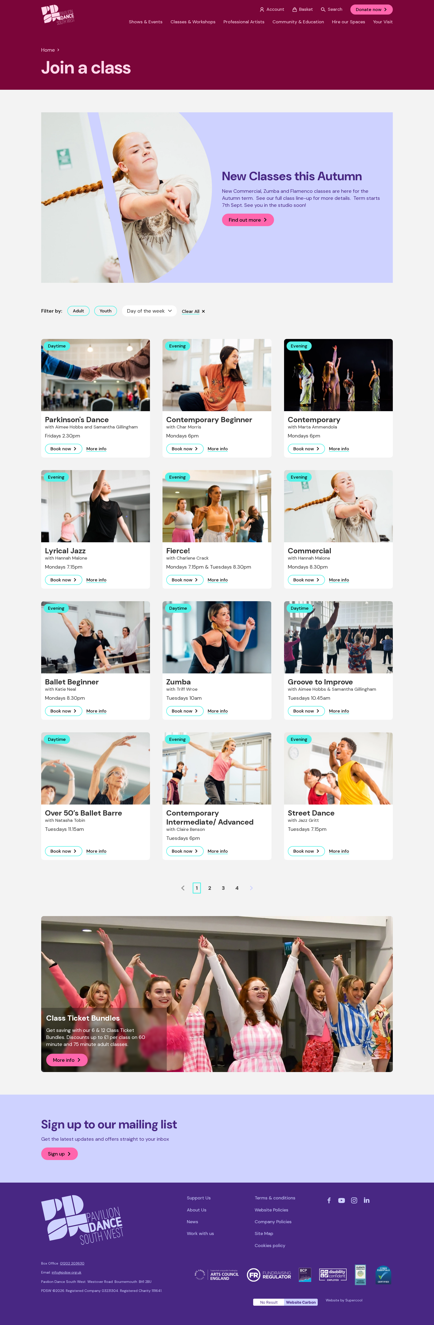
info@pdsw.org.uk (66, 1272)
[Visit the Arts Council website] (217, 1273)
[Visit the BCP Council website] (305, 1271)
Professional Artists (244, 22)
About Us (196, 1210)
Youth (106, 311)
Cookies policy (270, 1246)
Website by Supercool (344, 1300)
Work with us (200, 1233)
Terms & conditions (275, 1198)
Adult (78, 311)
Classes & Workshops (193, 22)
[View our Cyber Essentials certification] (383, 1269)
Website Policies (271, 1210)
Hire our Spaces (348, 22)
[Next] (251, 888)
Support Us (199, 1198)
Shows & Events (145, 22)
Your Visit (383, 22)
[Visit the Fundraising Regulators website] (269, 1271)
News (192, 1222)
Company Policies (273, 1222)
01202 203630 (72, 1263)
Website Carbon (301, 1302)
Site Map (264, 1233)
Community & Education (298, 22)
